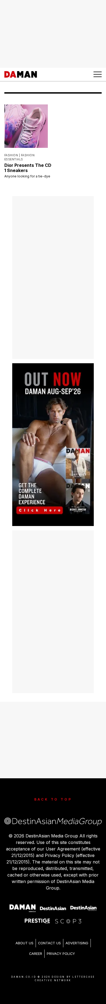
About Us (24, 943)
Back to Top (53, 799)
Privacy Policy (61, 954)
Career (35, 954)
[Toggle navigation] (97, 74)
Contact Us (49, 943)
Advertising (77, 943)
